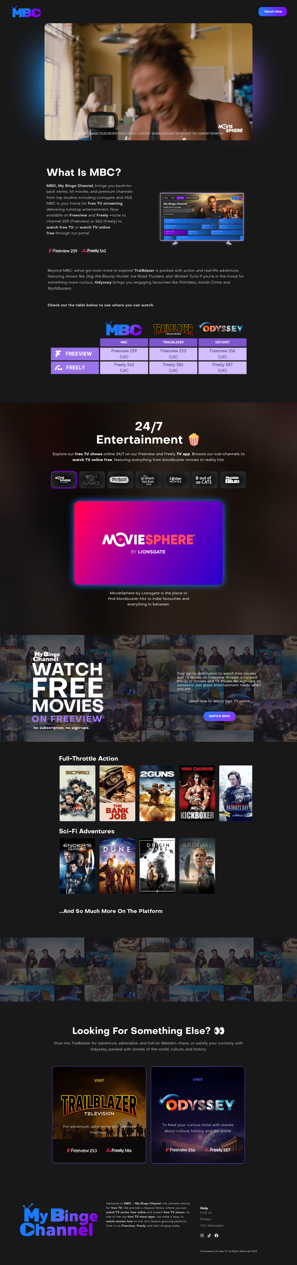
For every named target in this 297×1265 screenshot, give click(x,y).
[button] (272, 11)
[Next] (244, 793)
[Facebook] (216, 1235)
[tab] (64, 479)
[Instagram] (202, 1235)
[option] (77, 793)
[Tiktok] (209, 1235)
